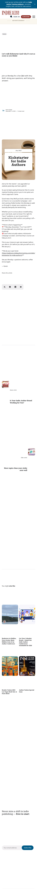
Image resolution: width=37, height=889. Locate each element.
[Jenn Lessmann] (4, 673)
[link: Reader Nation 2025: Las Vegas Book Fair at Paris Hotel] (10, 675)
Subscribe (26, 17)
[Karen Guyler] (3, 110)
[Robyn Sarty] (4, 621)
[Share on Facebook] (10, 287)
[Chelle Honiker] (21, 673)
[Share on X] (4, 287)
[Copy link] (20, 287)
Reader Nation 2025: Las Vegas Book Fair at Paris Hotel (9, 691)
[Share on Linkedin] (15, 287)
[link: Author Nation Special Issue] (27, 675)
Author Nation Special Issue (26, 691)
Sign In (16, 16)
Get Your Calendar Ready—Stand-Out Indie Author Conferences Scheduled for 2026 (25, 641)
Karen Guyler (9, 109)
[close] (34, 4)
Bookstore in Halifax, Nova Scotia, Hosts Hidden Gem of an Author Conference (9, 641)
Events (4, 34)
